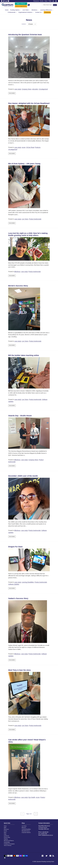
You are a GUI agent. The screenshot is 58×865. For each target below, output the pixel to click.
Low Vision (25, 219)
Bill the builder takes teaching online (23, 355)
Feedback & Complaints (9, 843)
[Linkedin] (6, 1)
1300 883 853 (45, 832)
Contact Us (6, 835)
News (46, 1)
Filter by (24, 24)
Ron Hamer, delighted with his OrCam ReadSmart (29, 103)
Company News (26, 89)
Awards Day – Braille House (20, 416)
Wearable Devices (26, 830)
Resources (36, 1)
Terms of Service (7, 845)
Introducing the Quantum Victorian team (25, 35)
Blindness (17, 271)
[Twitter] (4, 1)
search (55, 5)
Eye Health (31, 797)
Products (37, 147)
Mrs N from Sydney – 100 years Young (24, 164)
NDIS (5, 827)
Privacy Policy (7, 837)
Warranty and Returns (9, 840)
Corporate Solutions (26, 832)
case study (17, 89)
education (35, 89)
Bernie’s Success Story (18, 286)
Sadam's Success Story (18, 598)
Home (5, 826)
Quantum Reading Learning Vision (45, 861)
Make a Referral (21, 3)
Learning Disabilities (28, 582)
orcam (23, 147)
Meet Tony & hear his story (19, 670)
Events (41, 1)
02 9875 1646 (44, 833)
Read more (12, 93)
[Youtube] (8, 1)
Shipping (6, 839)
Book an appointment (21, 6)
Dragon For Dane (15, 547)
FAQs (50, 1)
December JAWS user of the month (23, 476)
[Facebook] (1, 1)
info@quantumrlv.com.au (47, 835)
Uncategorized (43, 89)
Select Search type (47, 4)
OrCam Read (30, 147)
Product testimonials (35, 219)
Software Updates (13, 584)
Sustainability (7, 842)
